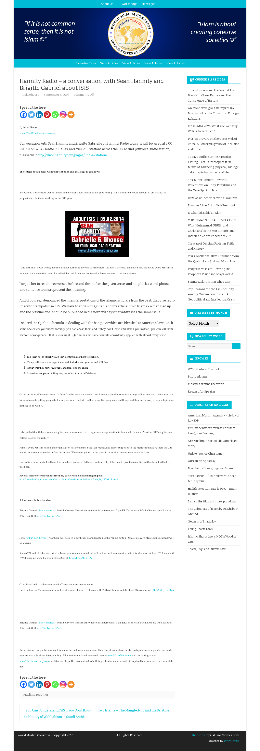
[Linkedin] (39, 114)
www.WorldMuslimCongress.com (38, 133)
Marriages (148, 4)
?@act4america (45, 510)
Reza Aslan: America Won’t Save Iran (213, 198)
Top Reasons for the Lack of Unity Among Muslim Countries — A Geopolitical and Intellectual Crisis (211, 294)
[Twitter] (31, 114)
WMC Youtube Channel (203, 369)
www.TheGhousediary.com (34, 661)
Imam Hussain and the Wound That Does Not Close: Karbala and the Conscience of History (212, 96)
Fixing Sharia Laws (200, 529)
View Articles (109, 63)
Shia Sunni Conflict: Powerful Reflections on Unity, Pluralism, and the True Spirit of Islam (212, 185)
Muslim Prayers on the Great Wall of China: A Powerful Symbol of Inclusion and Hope (213, 144)
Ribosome (199, 735)
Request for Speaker (202, 391)
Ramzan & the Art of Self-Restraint (211, 205)
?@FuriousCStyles (35, 538)
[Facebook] (23, 114)
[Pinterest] (47, 114)
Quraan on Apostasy (201, 461)
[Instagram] (63, 114)
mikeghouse (30, 95)
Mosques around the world (206, 384)
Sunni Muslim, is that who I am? (209, 281)
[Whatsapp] (55, 114)
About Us (107, 4)
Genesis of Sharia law (202, 521)
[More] (71, 114)
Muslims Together (35, 694)
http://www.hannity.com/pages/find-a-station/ (72, 155)
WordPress (231, 741)
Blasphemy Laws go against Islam (210, 468)
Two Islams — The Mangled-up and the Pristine (134, 710)
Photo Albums (197, 376)
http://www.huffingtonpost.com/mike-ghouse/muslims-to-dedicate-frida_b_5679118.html (69, 479)
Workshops (129, 4)
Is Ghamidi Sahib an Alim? (205, 213)
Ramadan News (86, 63)
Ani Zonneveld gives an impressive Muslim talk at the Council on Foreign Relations (213, 113)
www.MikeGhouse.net (119, 655)
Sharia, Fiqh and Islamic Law (206, 549)
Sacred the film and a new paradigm (212, 501)
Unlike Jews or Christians (205, 453)
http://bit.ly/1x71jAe (48, 516)
